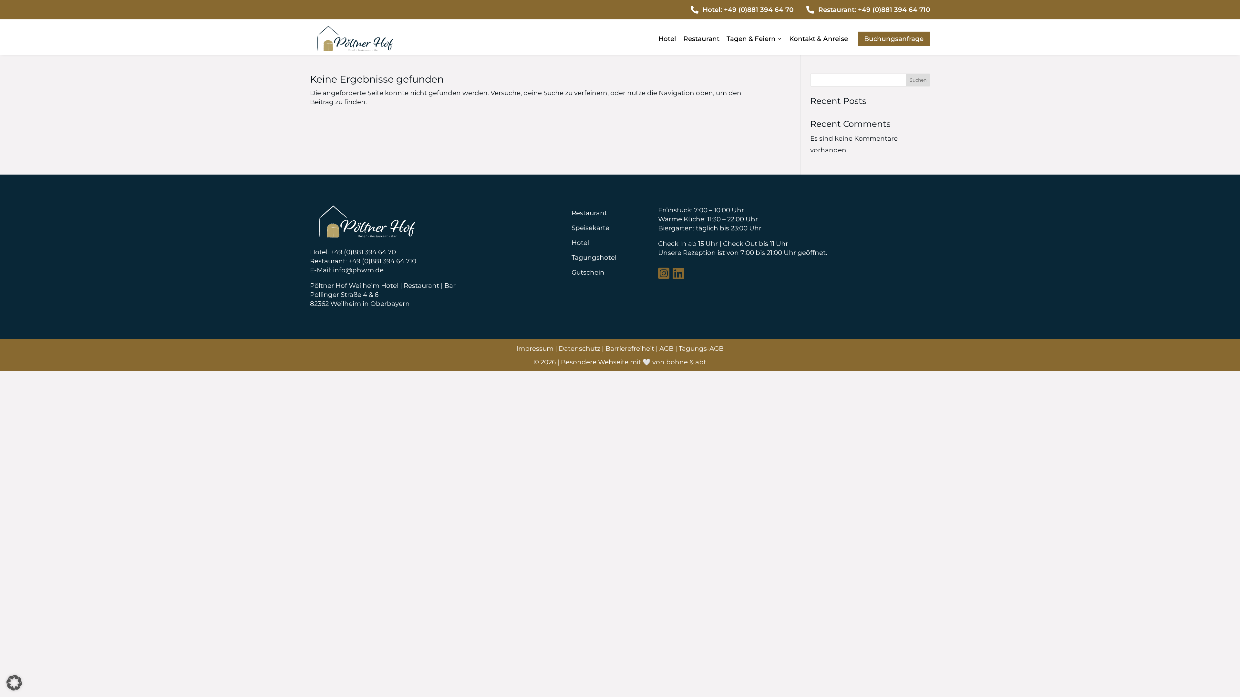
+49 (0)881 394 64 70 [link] (363, 252)
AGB (666, 348)
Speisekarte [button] (590, 228)
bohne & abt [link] (686, 362)
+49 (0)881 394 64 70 (758, 10)
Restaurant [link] (701, 39)
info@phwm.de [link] (358, 270)
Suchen (918, 80)
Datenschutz (579, 348)
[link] (355, 49)
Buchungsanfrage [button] (894, 39)
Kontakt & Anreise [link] (818, 39)
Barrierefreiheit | (632, 348)
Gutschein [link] (588, 272)
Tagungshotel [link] (594, 257)
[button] (14, 683)
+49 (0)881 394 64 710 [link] (382, 261)
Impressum (534, 348)
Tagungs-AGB (701, 348)
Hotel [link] (667, 39)
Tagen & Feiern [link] (751, 39)
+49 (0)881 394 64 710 (894, 10)
